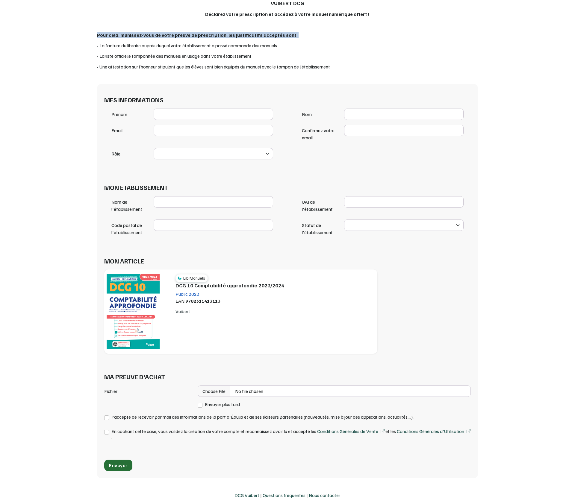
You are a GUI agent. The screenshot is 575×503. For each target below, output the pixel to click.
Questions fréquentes (284, 495)
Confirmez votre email (318, 134)
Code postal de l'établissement (126, 228)
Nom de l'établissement (126, 205)
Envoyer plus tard (222, 404)
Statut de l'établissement (317, 228)
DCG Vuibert (246, 495)
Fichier (110, 391)
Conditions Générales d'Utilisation (430, 431)
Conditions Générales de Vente (347, 431)
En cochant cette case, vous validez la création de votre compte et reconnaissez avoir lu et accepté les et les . (287, 434)
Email (116, 130)
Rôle (115, 154)
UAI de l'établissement (317, 205)
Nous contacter (324, 495)
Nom (307, 114)
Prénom (119, 114)
